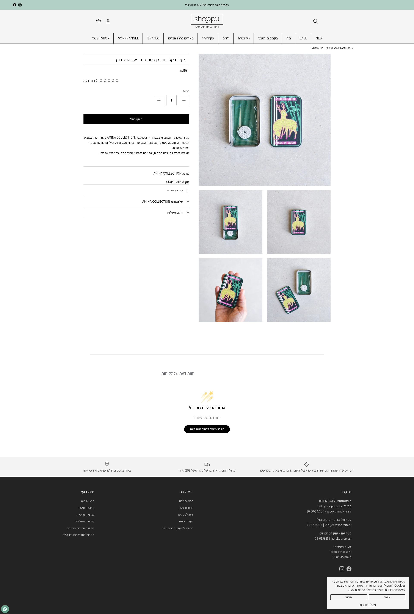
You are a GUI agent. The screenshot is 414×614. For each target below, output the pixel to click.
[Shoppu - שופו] (207, 21)
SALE (303, 38)
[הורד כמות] (159, 100)
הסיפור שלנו (186, 501)
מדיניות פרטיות (85, 514)
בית (289, 38)
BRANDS (153, 38)
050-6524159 (328, 501)
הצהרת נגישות (86, 508)
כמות (186, 91)
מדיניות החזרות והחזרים (80, 528)
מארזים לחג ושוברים (181, 38)
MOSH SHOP (101, 38)
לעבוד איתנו (186, 521)
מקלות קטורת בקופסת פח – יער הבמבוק (331, 47)
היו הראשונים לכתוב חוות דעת (207, 429)
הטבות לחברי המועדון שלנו (78, 535)
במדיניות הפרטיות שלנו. (362, 590)
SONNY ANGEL (128, 38)
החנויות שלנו (186, 508)
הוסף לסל (136, 119)
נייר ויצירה (244, 38)
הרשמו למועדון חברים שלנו (177, 528)
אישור (387, 597)
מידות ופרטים (174, 190)
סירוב (348, 597)
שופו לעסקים (185, 514)
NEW (319, 38)
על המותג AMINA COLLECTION (162, 202)
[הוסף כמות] (184, 100)
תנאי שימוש (87, 501)
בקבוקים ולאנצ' (268, 38)
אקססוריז (208, 38)
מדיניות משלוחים (84, 521)
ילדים (226, 38)
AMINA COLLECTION (167, 174)
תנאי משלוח (175, 213)
